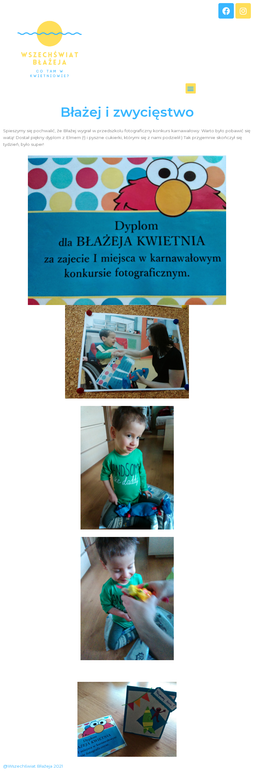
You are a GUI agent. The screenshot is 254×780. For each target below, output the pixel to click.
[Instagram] (243, 11)
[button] (191, 88)
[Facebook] (226, 11)
